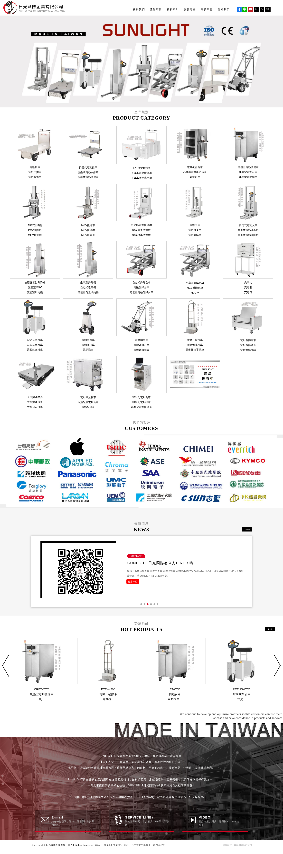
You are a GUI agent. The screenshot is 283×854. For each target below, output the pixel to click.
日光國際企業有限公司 (37, 8)
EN (262, 9)
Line (244, 9)
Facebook (239, 9)
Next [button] (277, 666)
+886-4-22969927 (112, 845)
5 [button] (154, 604)
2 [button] (144, 604)
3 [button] (148, 604)
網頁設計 (227, 845)
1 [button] (141, 604)
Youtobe (250, 9)
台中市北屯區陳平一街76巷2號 (148, 845)
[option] (141, 471)
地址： (128, 845)
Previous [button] (6, 666)
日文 (268, 9)
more (247, 529)
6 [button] (157, 604)
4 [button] (151, 604)
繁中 (256, 9)
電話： (98, 845)
